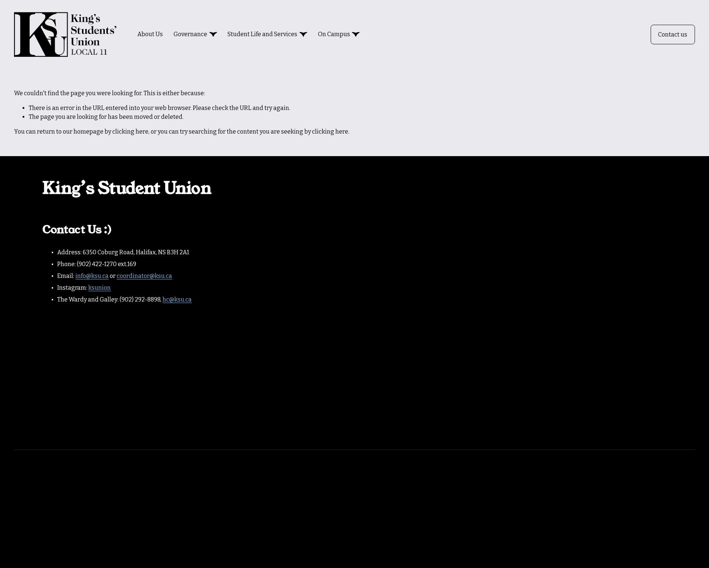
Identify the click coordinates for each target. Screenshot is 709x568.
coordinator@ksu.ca (144, 275)
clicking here (130, 131)
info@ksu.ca (92, 275)
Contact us (672, 34)
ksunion (99, 287)
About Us (150, 34)
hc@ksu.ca (177, 299)
